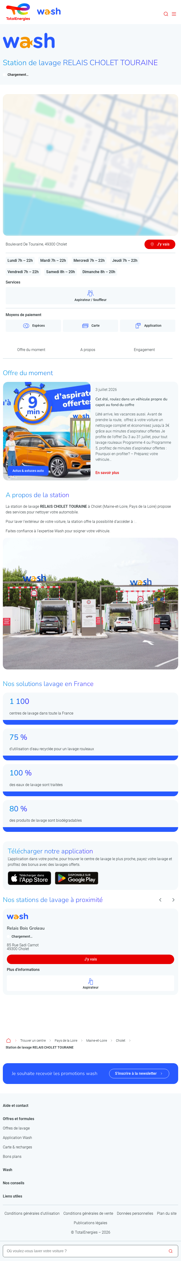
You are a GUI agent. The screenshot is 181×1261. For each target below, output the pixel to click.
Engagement (144, 349)
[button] (166, 14)
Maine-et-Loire (96, 1040)
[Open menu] (174, 14)
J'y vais (90, 959)
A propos (87, 349)
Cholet (120, 1040)
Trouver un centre (33, 1040)
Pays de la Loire (66, 1040)
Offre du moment (31, 349)
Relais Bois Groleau (26, 928)
